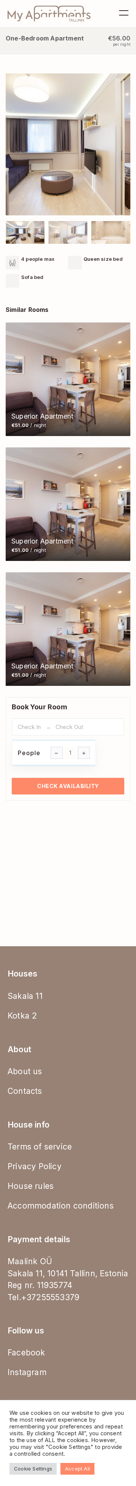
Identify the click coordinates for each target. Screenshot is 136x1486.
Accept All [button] (77, 1469)
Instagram (27, 1372)
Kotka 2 (22, 1015)
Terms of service (40, 1146)
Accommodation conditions (61, 1205)
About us (25, 1071)
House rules (31, 1186)
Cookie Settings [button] (33, 1469)
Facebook (26, 1352)
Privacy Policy (35, 1166)
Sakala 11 (25, 996)
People (29, 753)
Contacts (25, 1091)
